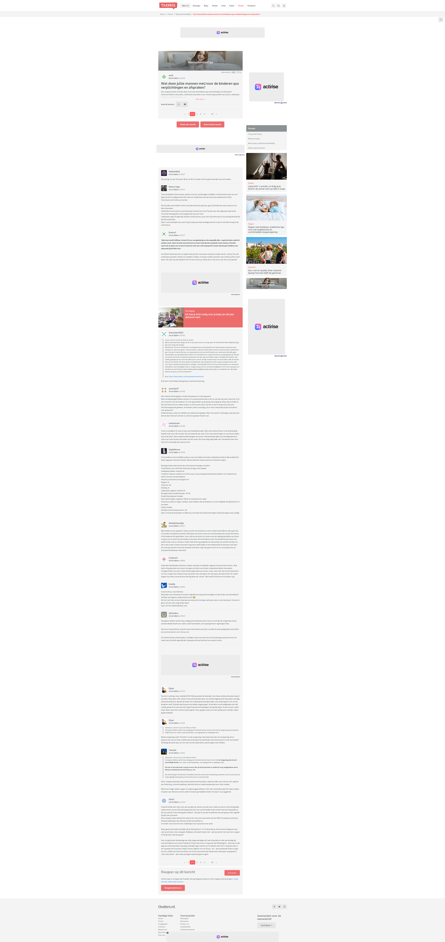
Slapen (251, 183)
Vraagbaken (163, 924)
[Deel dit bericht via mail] (185, 104)
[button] (200, 99)
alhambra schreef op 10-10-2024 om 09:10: (180, 728)
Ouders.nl (166, 906)
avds (171, 75)
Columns (161, 927)
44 (212, 114)
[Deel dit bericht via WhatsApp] (179, 104)
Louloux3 (173, 557)
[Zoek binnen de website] (273, 5)
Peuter (215, 6)
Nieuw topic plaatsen (256, 148)
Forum (241, 6)
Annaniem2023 (176, 332)
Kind (223, 6)
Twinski (172, 750)
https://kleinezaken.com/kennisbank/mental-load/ (186, 376)
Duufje (172, 584)
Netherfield (174, 171)
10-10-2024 (173, 174)
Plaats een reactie (188, 124)
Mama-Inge (174, 186)
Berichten (162, 932)
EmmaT (172, 232)
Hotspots (251, 6)
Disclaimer (184, 921)
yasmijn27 (174, 388)
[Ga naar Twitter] (279, 906)
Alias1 (171, 799)
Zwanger (196, 6)
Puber (231, 6)
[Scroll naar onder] (441, 19)
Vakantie (252, 267)
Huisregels (184, 918)
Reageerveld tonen (173, 888)
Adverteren (162, 929)
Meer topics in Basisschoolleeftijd (261, 143)
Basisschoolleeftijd (183, 14)
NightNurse (174, 449)
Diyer (171, 688)
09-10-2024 (173, 78)
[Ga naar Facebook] (274, 906)
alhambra (173, 613)
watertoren (174, 423)
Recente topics (254, 138)
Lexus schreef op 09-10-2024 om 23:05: (179, 340)
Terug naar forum (255, 134)
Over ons (161, 935)
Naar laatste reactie (212, 124)
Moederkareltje (176, 523)
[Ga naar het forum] (278, 5)
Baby (206, 6)
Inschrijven (265, 925)
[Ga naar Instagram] (284, 906)
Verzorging (190, 311)
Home (162, 14)
